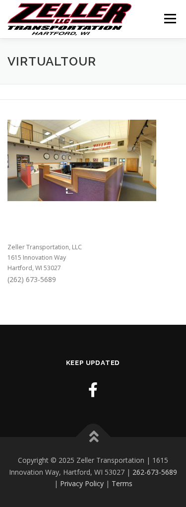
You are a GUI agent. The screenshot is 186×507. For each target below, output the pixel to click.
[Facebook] (93, 389)
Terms (122, 483)
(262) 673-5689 (31, 279)
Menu (169, 18)
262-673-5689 (154, 472)
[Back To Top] (93, 436)
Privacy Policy (82, 483)
